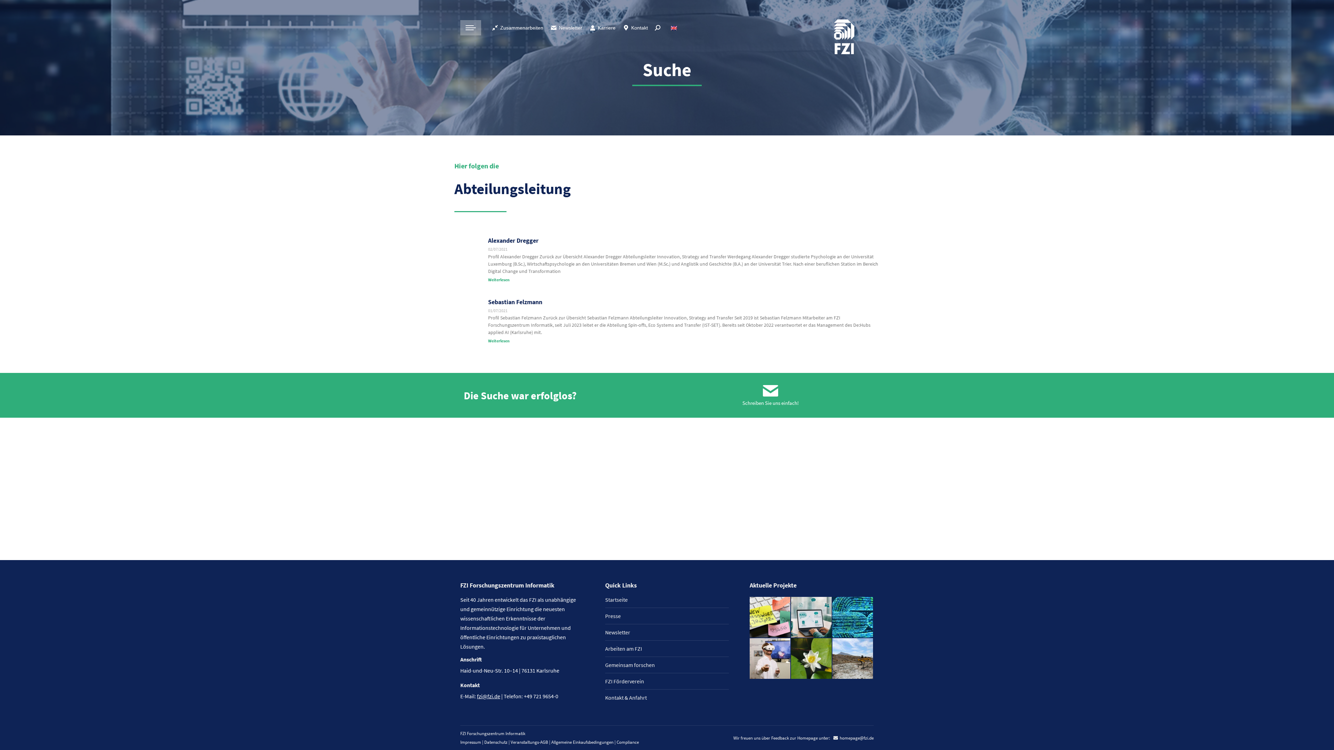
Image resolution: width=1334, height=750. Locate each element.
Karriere (607, 28)
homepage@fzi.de (857, 738)
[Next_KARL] (811, 617)
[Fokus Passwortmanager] (770, 617)
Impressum (470, 742)
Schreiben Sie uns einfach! (770, 403)
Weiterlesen (499, 279)
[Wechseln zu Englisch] (674, 28)
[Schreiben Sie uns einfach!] (770, 391)
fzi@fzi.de (488, 696)
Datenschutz (496, 742)
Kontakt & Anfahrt (626, 697)
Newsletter (570, 28)
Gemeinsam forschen (630, 664)
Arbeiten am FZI (623, 648)
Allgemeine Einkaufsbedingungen (582, 742)
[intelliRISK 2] (853, 659)
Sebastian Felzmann (515, 302)
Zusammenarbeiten (521, 28)
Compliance (628, 742)
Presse (613, 615)
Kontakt (639, 28)
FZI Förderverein (624, 681)
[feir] (770, 659)
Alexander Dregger (513, 240)
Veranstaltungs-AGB (529, 742)
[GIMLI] (853, 617)
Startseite (616, 599)
